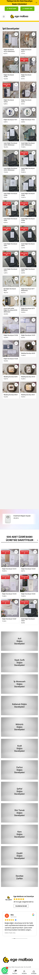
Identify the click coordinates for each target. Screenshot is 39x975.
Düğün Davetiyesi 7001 (10, 119)
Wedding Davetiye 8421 (28, 394)
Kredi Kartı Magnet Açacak (22, 516)
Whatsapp (12, 8)
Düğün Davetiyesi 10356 (11, 335)
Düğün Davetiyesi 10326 (11, 358)
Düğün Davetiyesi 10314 (9, 569)
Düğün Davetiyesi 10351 (28, 335)
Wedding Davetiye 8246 (10, 376)
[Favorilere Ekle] (16, 34)
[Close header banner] (36, 2)
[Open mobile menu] (4, 16)
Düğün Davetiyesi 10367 (9, 619)
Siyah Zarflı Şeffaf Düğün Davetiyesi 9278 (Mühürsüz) (10, 310)
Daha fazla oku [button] (16, 933)
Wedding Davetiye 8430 (28, 376)
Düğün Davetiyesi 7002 (28, 119)
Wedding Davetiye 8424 (11, 394)
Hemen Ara (28, 8)
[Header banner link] (16, 2)
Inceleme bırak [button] (21, 906)
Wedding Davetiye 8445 (28, 353)
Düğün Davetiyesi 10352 (28, 594)
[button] (4, 970)
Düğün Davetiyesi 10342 (9, 594)
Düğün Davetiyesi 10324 (28, 569)
